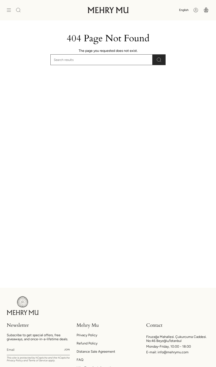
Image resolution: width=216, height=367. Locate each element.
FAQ (80, 360)
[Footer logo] (22, 305)
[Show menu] (9, 10)
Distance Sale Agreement (96, 352)
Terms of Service (38, 360)
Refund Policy (87, 343)
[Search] (159, 59)
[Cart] (206, 10)
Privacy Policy (15, 360)
